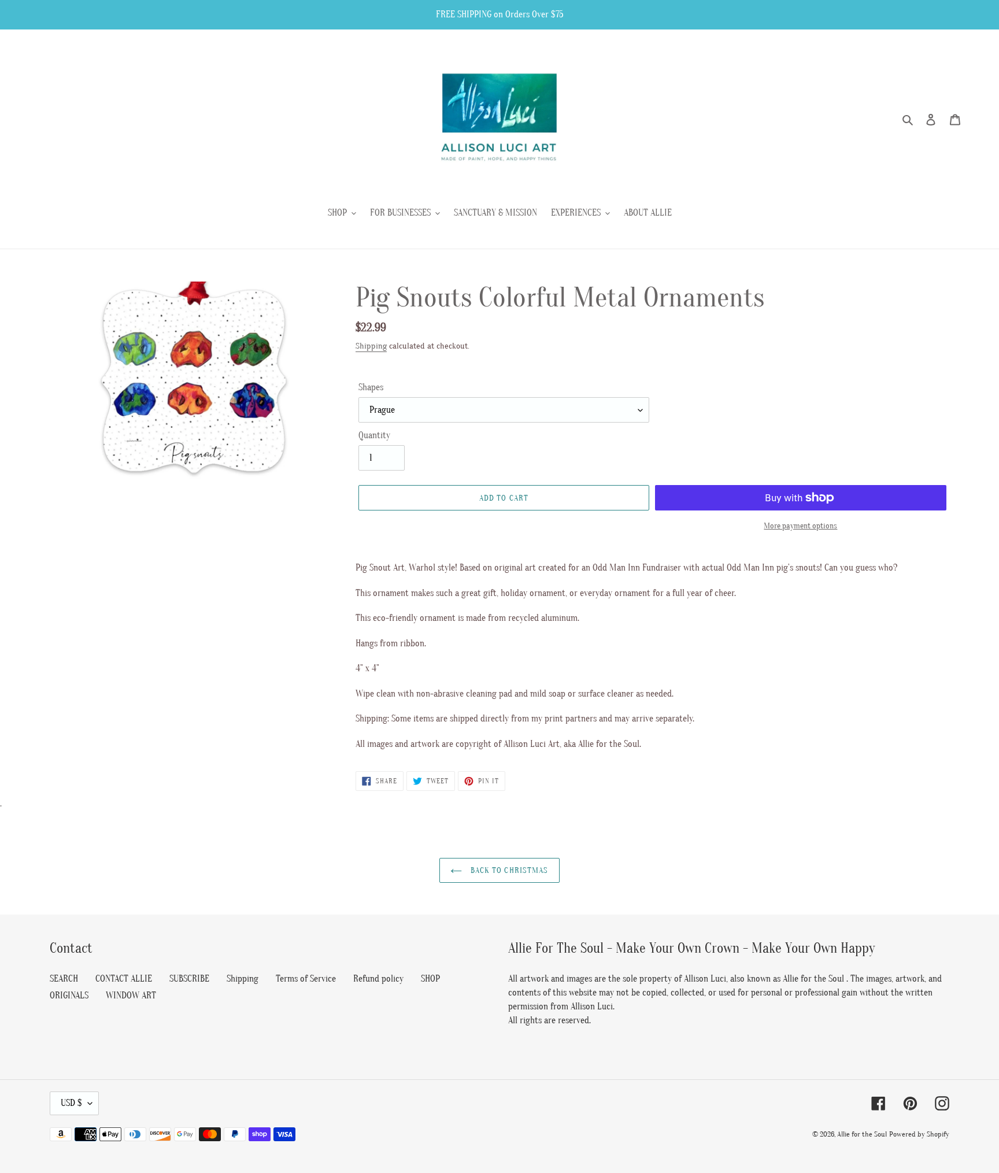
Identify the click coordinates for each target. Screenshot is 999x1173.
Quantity (374, 435)
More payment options (800, 526)
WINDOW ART (131, 995)
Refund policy (378, 979)
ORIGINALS (69, 995)
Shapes (370, 387)
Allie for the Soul (862, 1134)
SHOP (430, 979)
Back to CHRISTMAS (508, 870)
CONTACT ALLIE (123, 979)
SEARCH (64, 979)
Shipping (371, 346)
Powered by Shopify (919, 1134)
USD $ (71, 1103)
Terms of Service (306, 979)
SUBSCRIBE (189, 979)
